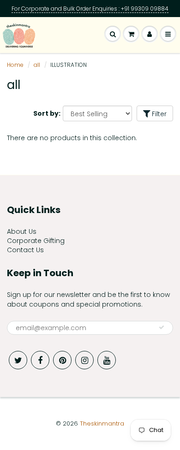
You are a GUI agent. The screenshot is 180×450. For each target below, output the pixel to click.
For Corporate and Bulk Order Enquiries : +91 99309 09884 (90, 8)
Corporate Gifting (36, 240)
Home (15, 65)
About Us (21, 231)
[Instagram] (84, 360)
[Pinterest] (62, 360)
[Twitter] (18, 360)
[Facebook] (40, 360)
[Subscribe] (161, 327)
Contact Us (25, 250)
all (37, 65)
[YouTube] (106, 360)
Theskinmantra (102, 423)
